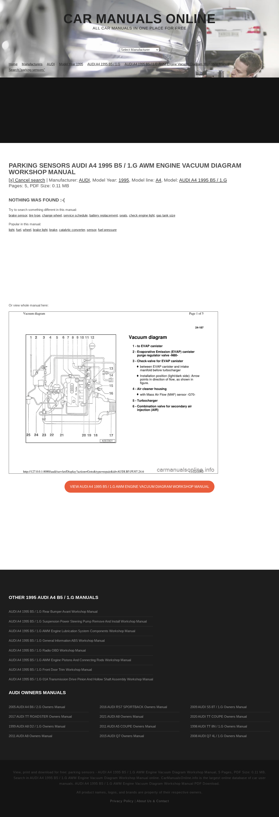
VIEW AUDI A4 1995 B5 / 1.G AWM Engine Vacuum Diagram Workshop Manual (139, 486)
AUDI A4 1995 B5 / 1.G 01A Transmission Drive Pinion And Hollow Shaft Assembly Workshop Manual (81, 679)
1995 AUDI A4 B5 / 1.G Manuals (62, 597)
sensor (91, 230)
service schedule (75, 215)
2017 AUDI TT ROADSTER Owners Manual (40, 716)
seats (123, 215)
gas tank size (165, 215)
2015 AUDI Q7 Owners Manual (122, 736)
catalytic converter (72, 230)
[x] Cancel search (27, 179)
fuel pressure (107, 230)
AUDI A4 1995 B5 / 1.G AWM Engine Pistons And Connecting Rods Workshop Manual (70, 660)
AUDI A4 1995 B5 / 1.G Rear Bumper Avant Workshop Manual (53, 611)
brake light (40, 230)
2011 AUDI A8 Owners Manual (30, 736)
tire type (34, 215)
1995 (124, 179)
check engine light (142, 215)
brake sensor (18, 215)
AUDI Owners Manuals (37, 692)
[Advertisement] (139, 110)
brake (53, 230)
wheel (27, 230)
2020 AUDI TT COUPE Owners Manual (218, 716)
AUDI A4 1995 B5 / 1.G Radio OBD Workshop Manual (47, 650)
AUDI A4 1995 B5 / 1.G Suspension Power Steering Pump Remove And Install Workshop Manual (78, 621)
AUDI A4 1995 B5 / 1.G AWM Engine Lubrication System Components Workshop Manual (72, 631)
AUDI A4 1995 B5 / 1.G (203, 179)
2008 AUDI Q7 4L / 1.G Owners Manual (218, 736)
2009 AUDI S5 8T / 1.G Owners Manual (218, 707)
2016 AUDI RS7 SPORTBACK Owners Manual (133, 707)
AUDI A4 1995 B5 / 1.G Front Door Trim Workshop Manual (50, 669)
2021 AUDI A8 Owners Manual (121, 716)
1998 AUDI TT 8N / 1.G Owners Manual (218, 726)
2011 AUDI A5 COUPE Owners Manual (128, 726)
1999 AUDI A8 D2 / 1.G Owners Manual (37, 726)
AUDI (84, 179)
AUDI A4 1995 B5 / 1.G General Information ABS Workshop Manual (57, 640)
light (11, 230)
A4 (158, 179)
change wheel (52, 215)
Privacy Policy (122, 801)
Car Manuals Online (139, 19)
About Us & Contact (153, 801)
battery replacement (103, 215)
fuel (18, 230)
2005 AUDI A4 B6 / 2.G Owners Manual (37, 707)
